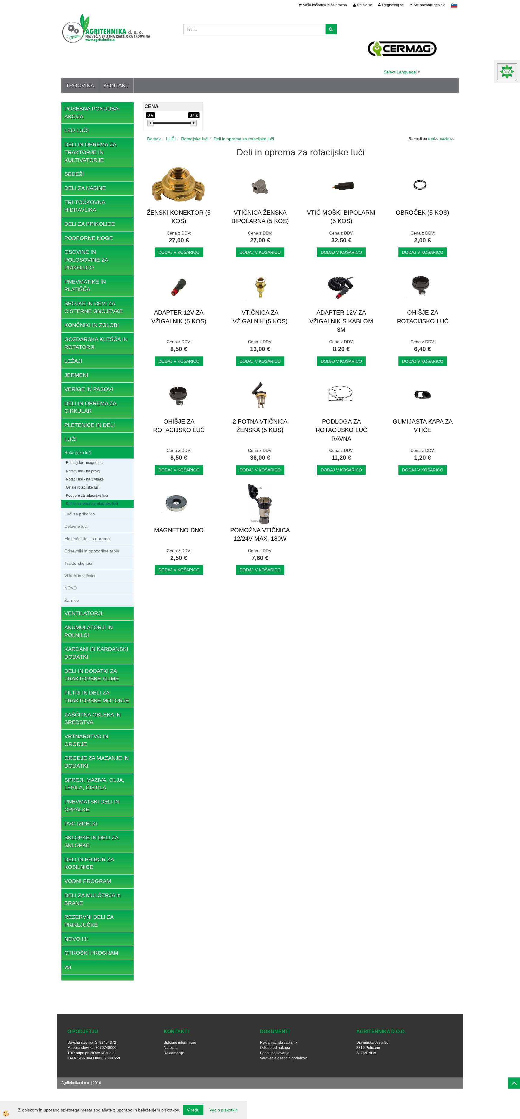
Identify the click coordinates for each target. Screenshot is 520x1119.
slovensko (454, 5)
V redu (193, 1110)
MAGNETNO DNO (179, 530)
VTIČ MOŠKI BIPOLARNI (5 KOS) (341, 217)
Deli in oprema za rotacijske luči (92, 504)
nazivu (445, 139)
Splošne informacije (180, 1042)
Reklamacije (174, 1053)
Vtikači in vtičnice (80, 575)
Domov (154, 138)
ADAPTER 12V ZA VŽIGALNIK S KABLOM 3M (341, 321)
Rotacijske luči (77, 452)
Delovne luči (76, 526)
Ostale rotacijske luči (83, 487)
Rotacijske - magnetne (84, 463)
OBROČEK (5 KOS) (422, 212)
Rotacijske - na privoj (83, 471)
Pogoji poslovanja (274, 1053)
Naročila (171, 1048)
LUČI (171, 138)
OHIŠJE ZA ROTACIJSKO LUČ (422, 317)
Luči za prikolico (79, 513)
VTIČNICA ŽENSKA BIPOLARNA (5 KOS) (260, 217)
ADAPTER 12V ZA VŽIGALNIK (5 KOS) (178, 317)
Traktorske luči (78, 563)
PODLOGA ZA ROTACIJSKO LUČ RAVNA (341, 430)
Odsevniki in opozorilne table (91, 551)
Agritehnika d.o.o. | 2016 (81, 1083)
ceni (431, 139)
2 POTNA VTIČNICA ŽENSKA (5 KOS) (260, 426)
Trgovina (80, 85)
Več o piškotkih (223, 1110)
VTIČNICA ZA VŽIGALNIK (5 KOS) (260, 317)
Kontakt (116, 85)
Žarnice (71, 600)
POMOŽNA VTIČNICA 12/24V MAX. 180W (260, 534)
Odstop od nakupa (275, 1048)
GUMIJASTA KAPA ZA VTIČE (423, 426)
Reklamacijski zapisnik (278, 1042)
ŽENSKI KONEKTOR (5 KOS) (179, 217)
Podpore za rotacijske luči (87, 495)
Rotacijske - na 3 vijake (85, 479)
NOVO (70, 588)
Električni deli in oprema (87, 538)
